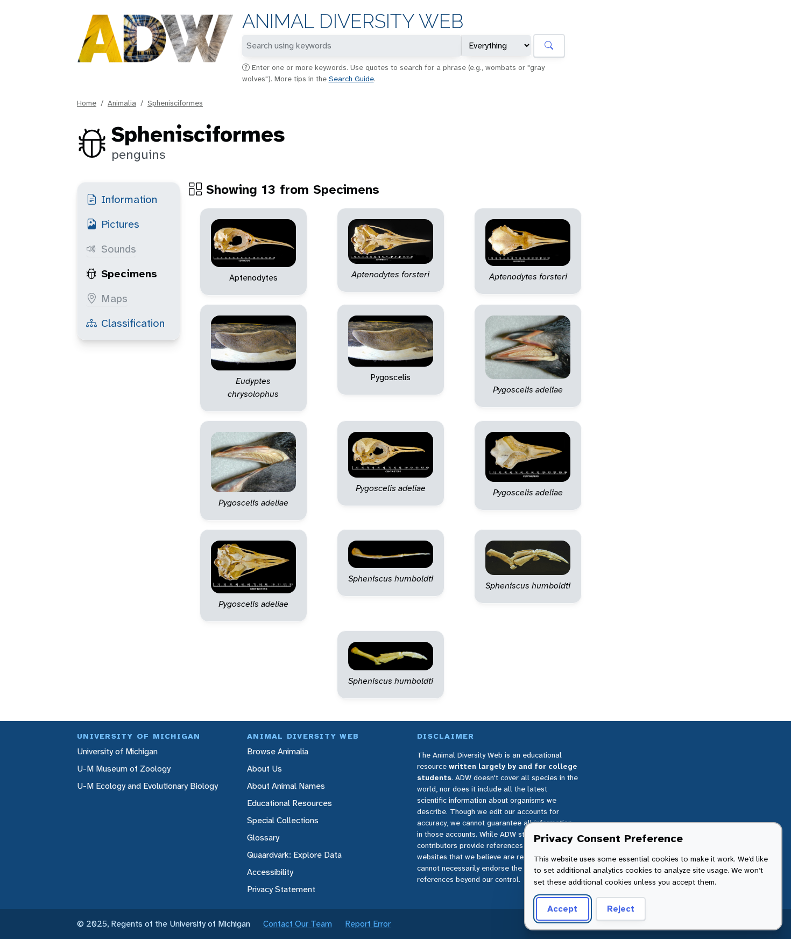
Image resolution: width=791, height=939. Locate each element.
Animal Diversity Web (352, 21)
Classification (133, 323)
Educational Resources (289, 803)
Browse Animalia (277, 751)
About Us (264, 768)
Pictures (120, 224)
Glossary (263, 837)
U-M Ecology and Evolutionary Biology (147, 785)
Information (129, 199)
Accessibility (270, 872)
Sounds (118, 249)
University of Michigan (117, 751)
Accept (562, 908)
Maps (114, 298)
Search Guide (351, 78)
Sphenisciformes (175, 103)
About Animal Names (286, 785)
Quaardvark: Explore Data (294, 854)
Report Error (368, 923)
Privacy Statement (281, 889)
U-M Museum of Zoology (124, 768)
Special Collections (283, 820)
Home (86, 103)
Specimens (129, 274)
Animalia (122, 103)
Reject (620, 908)
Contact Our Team (297, 923)
